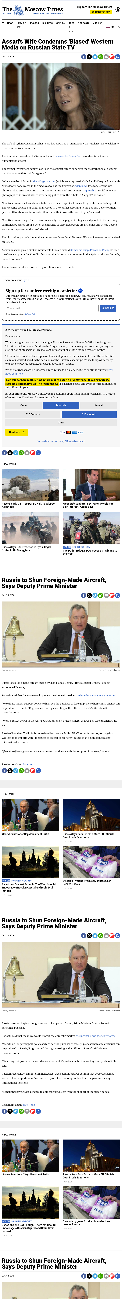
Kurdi (80, 185)
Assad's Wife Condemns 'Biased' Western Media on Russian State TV (58, 44)
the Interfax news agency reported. (96, 695)
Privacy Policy (30, 314)
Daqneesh (88, 190)
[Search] (119, 27)
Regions (34, 23)
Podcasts (84, 23)
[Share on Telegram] (95, 56)
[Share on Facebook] (83, 56)
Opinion (60, 23)
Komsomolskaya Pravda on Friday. (89, 250)
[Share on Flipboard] (112, 56)
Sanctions (29, 764)
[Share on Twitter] (89, 56)
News (10, 23)
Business (47, 23)
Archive (97, 23)
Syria (26, 280)
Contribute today (101, 12)
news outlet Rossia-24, (67, 156)
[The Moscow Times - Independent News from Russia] (32, 10)
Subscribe (108, 308)
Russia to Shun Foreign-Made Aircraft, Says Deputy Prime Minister (54, 583)
